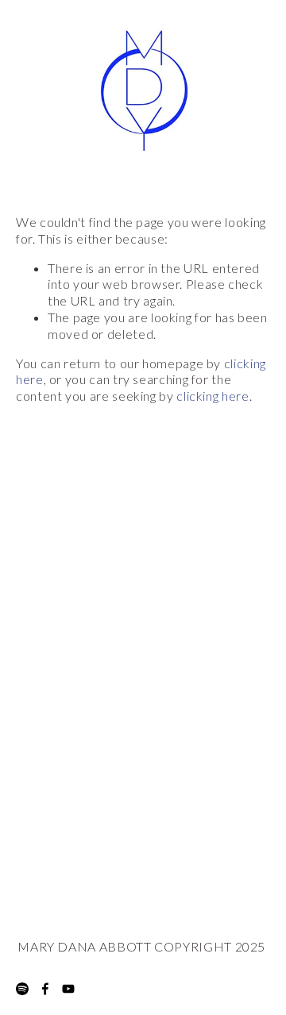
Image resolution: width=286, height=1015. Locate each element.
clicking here (212, 395)
